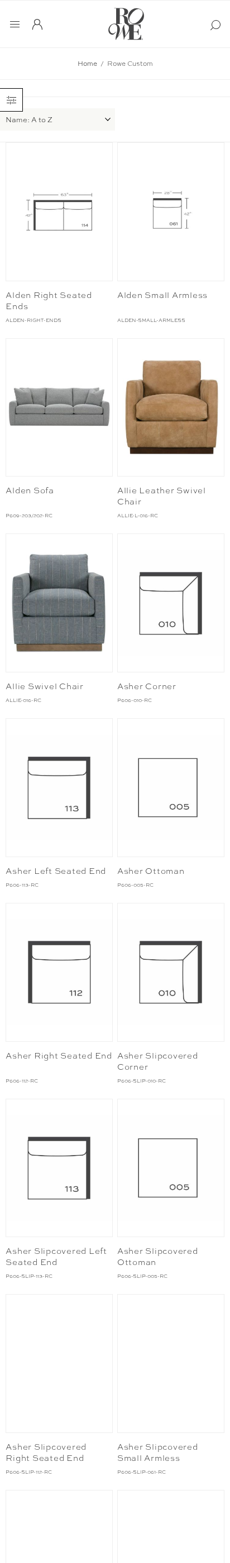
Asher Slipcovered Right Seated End (46, 1452)
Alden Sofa (30, 490)
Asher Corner (146, 686)
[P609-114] (59, 212)
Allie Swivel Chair (45, 686)
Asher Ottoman (151, 871)
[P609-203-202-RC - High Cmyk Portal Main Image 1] (59, 408)
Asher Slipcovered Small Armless (157, 1452)
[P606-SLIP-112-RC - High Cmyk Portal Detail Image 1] (59, 1363)
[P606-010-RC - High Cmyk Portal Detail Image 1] (171, 603)
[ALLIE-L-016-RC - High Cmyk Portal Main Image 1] (171, 408)
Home (87, 63)
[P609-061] (171, 212)
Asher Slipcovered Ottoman (157, 1256)
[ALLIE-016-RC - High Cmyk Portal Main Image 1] (59, 603)
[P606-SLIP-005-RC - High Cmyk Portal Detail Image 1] (171, 1168)
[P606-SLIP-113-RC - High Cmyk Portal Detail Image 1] (59, 1168)
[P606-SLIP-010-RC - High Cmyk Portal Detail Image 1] (171, 972)
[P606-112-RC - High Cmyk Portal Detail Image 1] (59, 972)
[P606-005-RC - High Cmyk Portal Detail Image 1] (171, 788)
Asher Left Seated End (56, 871)
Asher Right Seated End (59, 1055)
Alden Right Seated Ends (49, 301)
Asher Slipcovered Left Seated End (56, 1256)
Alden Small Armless (162, 295)
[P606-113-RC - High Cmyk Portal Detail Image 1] (59, 788)
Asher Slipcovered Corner (157, 1061)
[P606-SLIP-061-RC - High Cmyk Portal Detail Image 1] (171, 1363)
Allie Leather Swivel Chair (161, 496)
